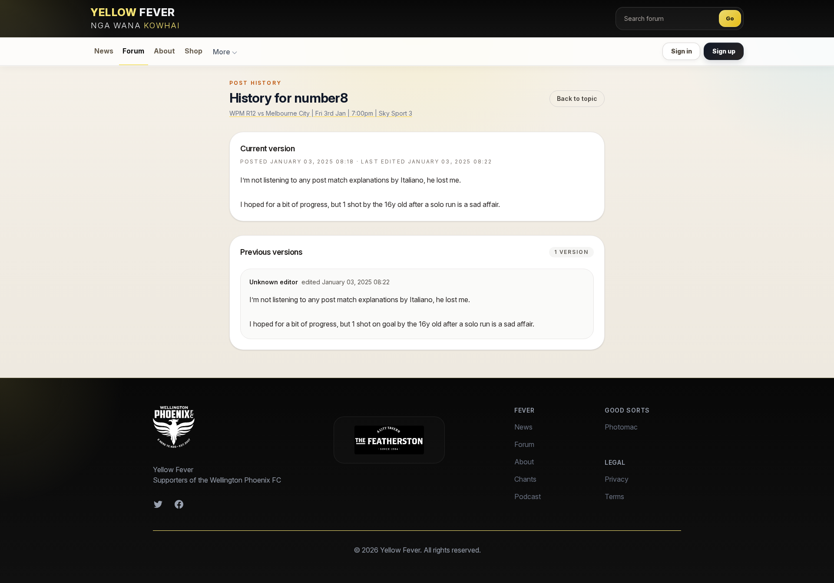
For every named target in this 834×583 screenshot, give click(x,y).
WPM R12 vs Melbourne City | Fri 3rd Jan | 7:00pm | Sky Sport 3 (320, 113)
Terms (614, 496)
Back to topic (577, 98)
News (103, 51)
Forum (133, 51)
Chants (525, 479)
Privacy (617, 479)
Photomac (621, 427)
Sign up (723, 51)
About (164, 51)
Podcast (527, 496)
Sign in (681, 51)
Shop (193, 51)
